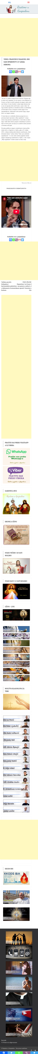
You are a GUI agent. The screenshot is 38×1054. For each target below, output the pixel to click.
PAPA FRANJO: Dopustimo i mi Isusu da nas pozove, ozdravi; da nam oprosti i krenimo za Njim (24, 286)
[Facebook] (10, 71)
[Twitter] (22, 71)
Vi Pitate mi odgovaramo (9, 1042)
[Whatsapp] (13, 71)
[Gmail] (19, 71)
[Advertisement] (19, 37)
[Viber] (16, 71)
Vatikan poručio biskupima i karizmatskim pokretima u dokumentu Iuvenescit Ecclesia (9, 286)
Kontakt (3, 1040)
